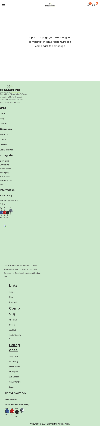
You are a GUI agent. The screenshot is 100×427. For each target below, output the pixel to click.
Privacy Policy (64, 424)
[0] (88, 4)
